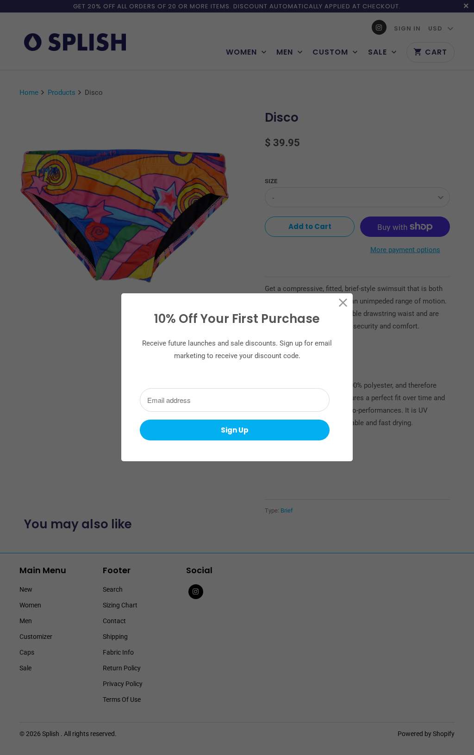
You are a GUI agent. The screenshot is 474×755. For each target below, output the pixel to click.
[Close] (343, 303)
